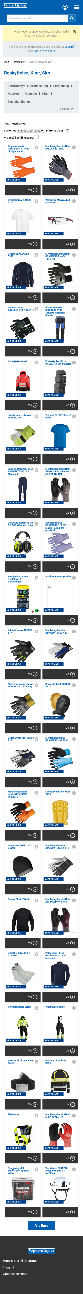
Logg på (8, 1267)
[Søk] (72, 18)
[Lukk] (74, 32)
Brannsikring (39, 86)
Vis (30, 189)
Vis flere (64, 108)
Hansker (13, 94)
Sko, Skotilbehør (19, 102)
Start (6, 62)
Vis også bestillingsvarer (19, 137)
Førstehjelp (61, 86)
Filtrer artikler (55, 130)
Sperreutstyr (16, 86)
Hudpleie (31, 94)
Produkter (19, 62)
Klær (45, 94)
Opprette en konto (15, 1273)
